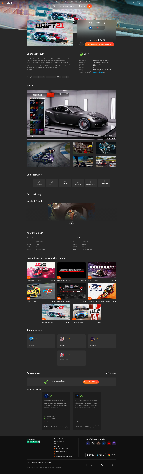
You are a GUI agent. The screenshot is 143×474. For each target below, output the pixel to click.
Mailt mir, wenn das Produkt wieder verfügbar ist (99, 44)
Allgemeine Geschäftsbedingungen (62, 438)
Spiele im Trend (55, 2)
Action (95, 69)
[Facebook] (104, 443)
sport (64, 76)
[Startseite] (7, 3)
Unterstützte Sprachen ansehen (101, 60)
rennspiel (36, 76)
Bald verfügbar (74, 2)
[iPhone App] (90, 455)
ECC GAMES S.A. (97, 64)
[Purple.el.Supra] (62, 355)
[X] (93, 443)
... (67, 76)
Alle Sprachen (113, 373)
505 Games (96, 65)
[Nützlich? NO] (66, 426)
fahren (58, 76)
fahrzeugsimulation (51, 76)
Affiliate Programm (58, 443)
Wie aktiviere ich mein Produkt (100, 62)
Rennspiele (99, 69)
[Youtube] (109, 443)
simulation (42, 76)
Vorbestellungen (65, 2)
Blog (81, 2)
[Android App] (101, 455)
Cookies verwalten (31, 465)
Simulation (105, 69)
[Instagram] (98, 443)
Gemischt (95, 71)
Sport (110, 69)
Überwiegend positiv (98, 72)
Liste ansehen (96, 59)
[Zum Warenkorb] (133, 3)
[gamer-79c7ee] (77, 396)
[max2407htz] (92, 339)
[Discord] (88, 443)
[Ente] (62, 339)
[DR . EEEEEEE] (31, 339)
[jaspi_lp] (46, 396)
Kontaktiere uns (57, 446)
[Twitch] (114, 443)
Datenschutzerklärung (59, 441)
